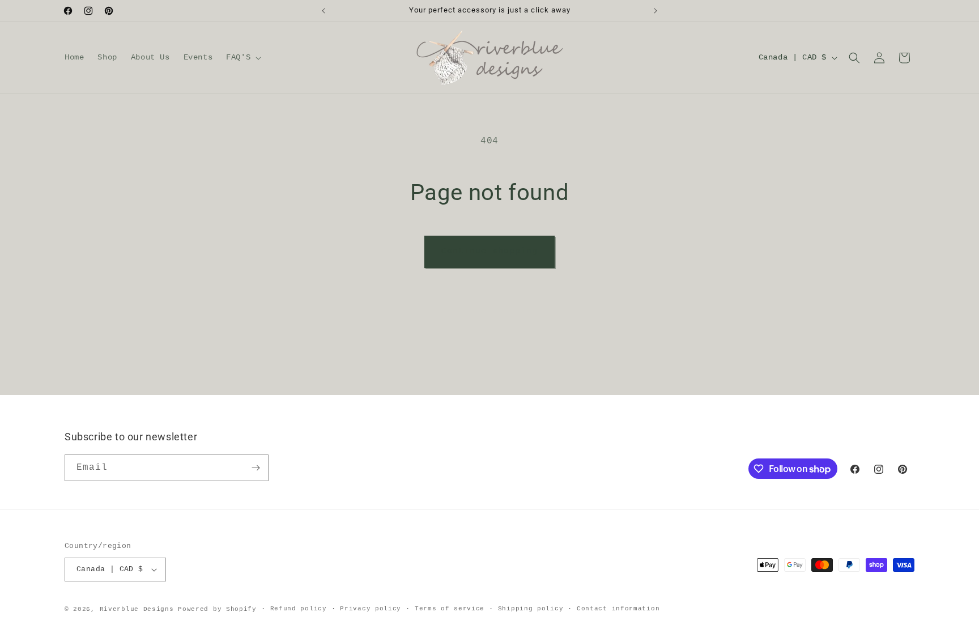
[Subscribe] (255, 467)
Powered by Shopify (217, 609)
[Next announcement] (655, 11)
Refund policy (298, 608)
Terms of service (449, 608)
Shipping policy (531, 608)
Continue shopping (489, 251)
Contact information (618, 608)
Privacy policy (370, 608)
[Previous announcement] (323, 11)
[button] (242, 57)
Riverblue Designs (137, 609)
